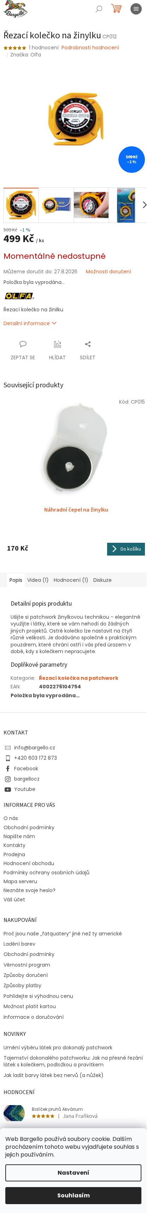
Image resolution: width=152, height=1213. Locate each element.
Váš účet (14, 899)
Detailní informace (27, 323)
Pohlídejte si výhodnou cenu (38, 996)
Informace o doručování (34, 1017)
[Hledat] (99, 9)
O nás (11, 818)
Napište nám (19, 836)
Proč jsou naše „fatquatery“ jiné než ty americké (63, 933)
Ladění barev (19, 944)
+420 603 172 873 (35, 757)
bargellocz (27, 778)
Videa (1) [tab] (38, 580)
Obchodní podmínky (29, 827)
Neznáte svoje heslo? (29, 890)
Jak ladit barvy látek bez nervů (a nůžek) (54, 1075)
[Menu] (136, 9)
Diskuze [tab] (102, 580)
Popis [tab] (16, 580)
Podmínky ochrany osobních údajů (46, 872)
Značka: (25, 54)
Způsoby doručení (26, 975)
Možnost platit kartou (30, 1006)
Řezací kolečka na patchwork (78, 678)
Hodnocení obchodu (29, 863)
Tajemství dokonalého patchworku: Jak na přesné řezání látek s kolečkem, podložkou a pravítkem (73, 1061)
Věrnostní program (27, 965)
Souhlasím (73, 1195)
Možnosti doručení (108, 271)
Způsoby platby (22, 985)
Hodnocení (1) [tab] (71, 580)
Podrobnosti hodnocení (90, 47)
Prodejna (14, 854)
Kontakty (14, 845)
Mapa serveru (20, 881)
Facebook (26, 768)
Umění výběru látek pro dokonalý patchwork (58, 1047)
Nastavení (73, 1173)
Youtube (24, 789)
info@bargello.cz (34, 747)
